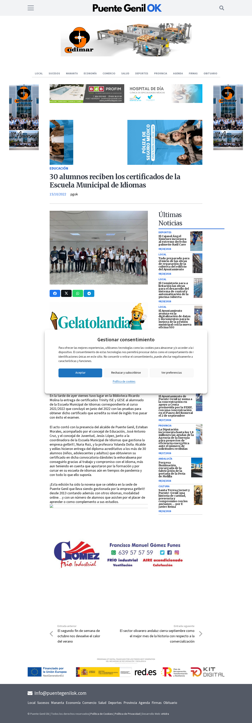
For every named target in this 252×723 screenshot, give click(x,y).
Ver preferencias (171, 373)
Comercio (89, 702)
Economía (73, 702)
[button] (31, 8)
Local (162, 254)
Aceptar (80, 373)
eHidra (165, 714)
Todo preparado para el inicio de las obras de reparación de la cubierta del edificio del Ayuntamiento (173, 264)
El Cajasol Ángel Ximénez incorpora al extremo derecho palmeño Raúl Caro (172, 240)
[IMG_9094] (99, 527)
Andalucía (165, 459)
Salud (102, 702)
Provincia (164, 425)
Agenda (144, 702)
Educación (59, 168)
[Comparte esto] (55, 293)
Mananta (57, 702)
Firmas (157, 702)
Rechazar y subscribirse (126, 373)
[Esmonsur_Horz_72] (126, 55)
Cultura (164, 486)
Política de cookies (124, 382)
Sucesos (43, 702)
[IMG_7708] (220, 149)
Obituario (170, 702)
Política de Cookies (101, 714)
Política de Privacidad (127, 714)
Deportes (164, 232)
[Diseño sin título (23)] (165, 101)
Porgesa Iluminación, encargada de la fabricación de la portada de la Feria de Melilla (171, 469)
